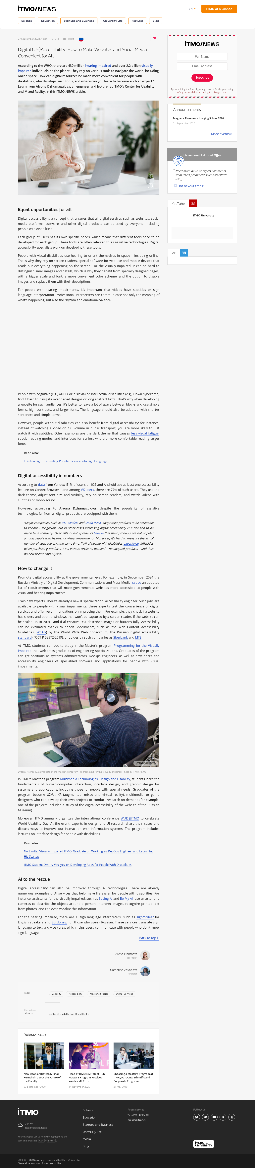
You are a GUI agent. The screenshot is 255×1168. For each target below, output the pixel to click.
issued (136, 582)
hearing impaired (98, 65)
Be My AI (126, 898)
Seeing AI (105, 898)
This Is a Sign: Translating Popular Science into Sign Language (65, 461)
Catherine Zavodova (123, 970)
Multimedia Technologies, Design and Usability (95, 779)
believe (98, 533)
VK (64, 523)
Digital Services (124, 993)
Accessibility (75, 993)
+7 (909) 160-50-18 (138, 1114)
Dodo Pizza (93, 523)
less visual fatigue (145, 433)
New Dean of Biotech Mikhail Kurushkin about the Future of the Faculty (42, 1077)
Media (87, 1139)
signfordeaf (145, 917)
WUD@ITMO (130, 818)
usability (56, 993)
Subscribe (202, 78)
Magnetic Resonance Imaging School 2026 (198, 118)
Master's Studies (99, 993)
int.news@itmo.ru (192, 186)
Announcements (187, 109)
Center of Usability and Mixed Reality (69, 1014)
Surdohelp (59, 922)
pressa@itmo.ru (137, 1120)
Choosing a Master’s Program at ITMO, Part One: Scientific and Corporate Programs (133, 1077)
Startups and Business (79, 20)
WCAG (41, 632)
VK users (87, 490)
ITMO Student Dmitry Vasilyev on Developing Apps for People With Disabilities (77, 865)
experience (131, 543)
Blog (156, 20)
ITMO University (203, 215)
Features (137, 20)
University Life (113, 20)
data (41, 484)
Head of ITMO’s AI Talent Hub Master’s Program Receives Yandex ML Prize (87, 1077)
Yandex (72, 523)
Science (26, 20)
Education (48, 20)
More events (220, 134)
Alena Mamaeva (126, 954)
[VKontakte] (155, 38)
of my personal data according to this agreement (202, 92)
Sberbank (120, 637)
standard (25, 637)
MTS (138, 637)
